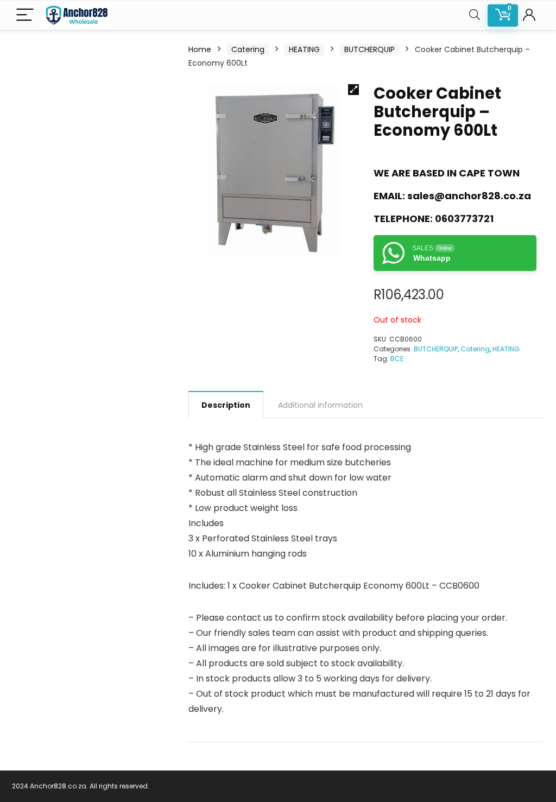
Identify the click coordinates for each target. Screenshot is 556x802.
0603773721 (464, 218)
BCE (396, 358)
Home (199, 49)
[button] (353, 89)
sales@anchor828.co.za (469, 196)
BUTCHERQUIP (369, 49)
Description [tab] (225, 405)
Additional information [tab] (320, 405)
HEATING (304, 49)
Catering (247, 49)
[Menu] (25, 15)
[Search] (475, 15)
